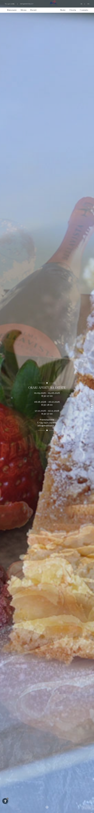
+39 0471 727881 (48, 422)
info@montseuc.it (26, 4)
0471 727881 (11, 4)
